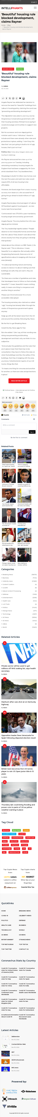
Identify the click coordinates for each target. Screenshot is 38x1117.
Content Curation (8, 584)
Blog (8, 25)
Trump (17, 848)
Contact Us (24, 949)
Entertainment (7, 597)
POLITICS (24, 841)
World (4, 627)
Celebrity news (7, 581)
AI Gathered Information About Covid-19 (10, 1016)
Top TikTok (23, 944)
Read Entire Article (19, 381)
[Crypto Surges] (10, 877)
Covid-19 (4, 915)
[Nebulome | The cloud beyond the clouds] (28, 1091)
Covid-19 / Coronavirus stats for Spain (27, 978)
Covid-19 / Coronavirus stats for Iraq (9, 1009)
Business (5, 578)
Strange (24, 845)
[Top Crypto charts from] (28, 877)
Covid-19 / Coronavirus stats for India (27, 985)
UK (24, 848)
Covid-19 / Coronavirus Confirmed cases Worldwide (9, 992)
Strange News (7, 611)
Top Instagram (7, 944)
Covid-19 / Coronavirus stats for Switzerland (13, 2)
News (5, 841)
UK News (5, 617)
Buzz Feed (16, 830)
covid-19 (22, 834)
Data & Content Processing (11, 591)
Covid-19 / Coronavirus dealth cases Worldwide (27, 991)
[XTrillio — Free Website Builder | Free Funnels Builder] (9, 1106)
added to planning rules (24, 116)
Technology (6, 614)
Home (3, 25)
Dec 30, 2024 (15, 1039)
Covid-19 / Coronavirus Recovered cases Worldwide (27, 1017)
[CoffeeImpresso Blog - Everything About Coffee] (10, 887)
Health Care (6, 601)
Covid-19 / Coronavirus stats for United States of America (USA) (9, 970)
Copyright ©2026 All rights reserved (19, 1113)
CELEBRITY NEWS (9, 834)
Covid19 (5, 588)
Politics (20, 69)
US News (5, 620)
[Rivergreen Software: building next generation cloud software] (28, 1099)
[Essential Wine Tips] (28, 887)
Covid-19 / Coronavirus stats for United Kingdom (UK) (9, 1001)
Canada (26, 830)
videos (4, 624)
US (30, 848)
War (4, 852)
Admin (6, 86)
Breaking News (8, 69)
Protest (5, 845)
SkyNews (15, 845)
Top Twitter (6, 949)
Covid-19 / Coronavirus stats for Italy (9, 978)
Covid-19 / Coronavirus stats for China (9, 985)
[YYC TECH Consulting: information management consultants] (9, 1091)
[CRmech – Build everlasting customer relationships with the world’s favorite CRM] (9, 1099)
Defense (5, 594)
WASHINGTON (14, 852)
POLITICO (14, 841)
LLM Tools (6, 604)
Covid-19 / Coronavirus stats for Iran (27, 1000)
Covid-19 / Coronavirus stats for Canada (27, 969)
